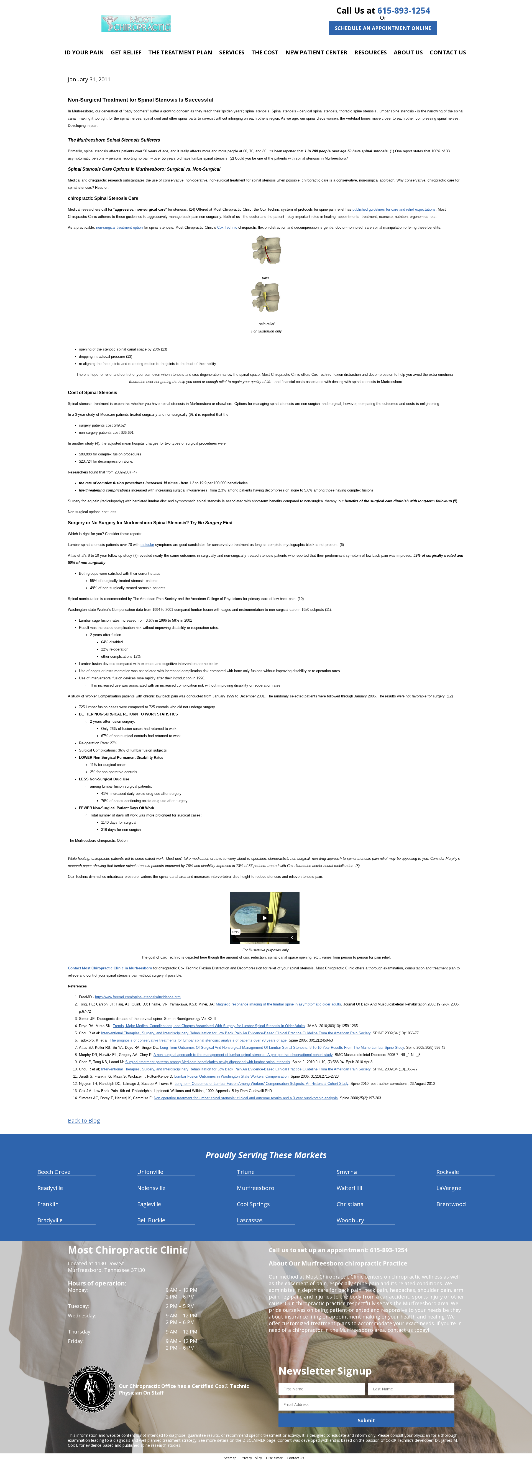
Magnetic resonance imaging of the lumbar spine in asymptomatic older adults (278, 1004)
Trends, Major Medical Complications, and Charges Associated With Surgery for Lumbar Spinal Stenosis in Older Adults (209, 1026)
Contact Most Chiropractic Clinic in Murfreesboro (110, 968)
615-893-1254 (403, 10)
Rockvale (447, 1172)
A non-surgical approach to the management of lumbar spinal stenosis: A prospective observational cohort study (243, 1055)
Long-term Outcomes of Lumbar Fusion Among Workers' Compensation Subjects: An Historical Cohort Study (261, 1084)
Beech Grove (53, 1172)
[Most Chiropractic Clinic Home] (136, 23)
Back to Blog (84, 1120)
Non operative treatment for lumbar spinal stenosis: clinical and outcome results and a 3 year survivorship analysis (246, 1098)
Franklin (48, 1204)
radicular (147, 545)
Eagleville (149, 1204)
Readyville (50, 1188)
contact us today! (408, 1330)
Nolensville (151, 1188)
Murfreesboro (255, 1188)
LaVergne (448, 1188)
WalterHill (349, 1188)
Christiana (350, 1204)
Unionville (150, 1172)
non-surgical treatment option (119, 227)
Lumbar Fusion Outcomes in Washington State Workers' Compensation (231, 1076)
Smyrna (347, 1172)
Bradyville (50, 1220)
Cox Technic (227, 227)
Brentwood (451, 1204)
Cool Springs (253, 1204)
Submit (366, 1420)
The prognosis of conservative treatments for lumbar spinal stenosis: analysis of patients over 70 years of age (198, 1040)
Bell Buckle (151, 1220)
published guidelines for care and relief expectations (394, 209)
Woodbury (350, 1220)
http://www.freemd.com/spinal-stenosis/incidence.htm (138, 997)
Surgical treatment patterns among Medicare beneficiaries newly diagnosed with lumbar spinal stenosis (207, 1062)
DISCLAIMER (253, 1440)
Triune (246, 1172)
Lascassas (250, 1220)
